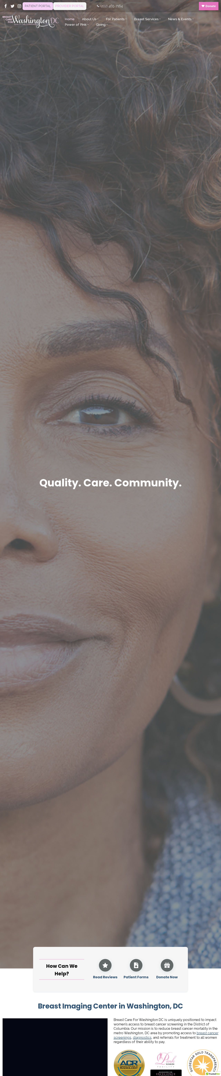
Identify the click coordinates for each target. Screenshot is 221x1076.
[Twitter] (12, 6)
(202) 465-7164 (111, 6)
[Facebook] (6, 6)
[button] (97, 19)
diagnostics (142, 1037)
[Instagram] (19, 6)
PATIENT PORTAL (38, 6)
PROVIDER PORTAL (69, 6)
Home (70, 19)
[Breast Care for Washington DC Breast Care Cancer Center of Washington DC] (31, 21)
